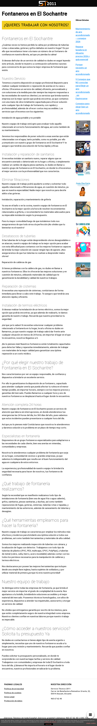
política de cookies (51, 722)
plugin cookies (91, 723)
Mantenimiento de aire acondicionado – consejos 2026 (83, 35)
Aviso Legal (9, 697)
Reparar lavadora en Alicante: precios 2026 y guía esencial (83, 53)
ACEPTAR (48, 724)
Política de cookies (12, 693)
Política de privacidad (14, 689)
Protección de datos (13, 701)
